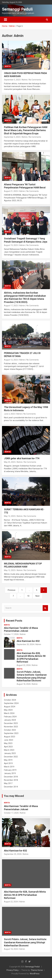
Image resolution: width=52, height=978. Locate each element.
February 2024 (10, 716)
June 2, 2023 (9, 414)
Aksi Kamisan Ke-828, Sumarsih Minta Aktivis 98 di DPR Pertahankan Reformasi (31, 657)
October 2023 (10, 730)
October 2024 (10, 700)
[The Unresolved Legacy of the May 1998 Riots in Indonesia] (26, 389)
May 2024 (8, 710)
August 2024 (9, 706)
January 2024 (10, 720)
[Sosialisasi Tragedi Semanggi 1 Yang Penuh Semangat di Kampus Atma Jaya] (26, 220)
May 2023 (8, 743)
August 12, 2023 (11, 360)
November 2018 (11, 780)
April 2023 (8, 746)
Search (45, 608)
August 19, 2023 (11, 245)
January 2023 (10, 753)
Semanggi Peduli (17, 9)
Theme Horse (37, 970)
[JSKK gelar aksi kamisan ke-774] (26, 440)
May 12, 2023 (9, 516)
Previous (11, 590)
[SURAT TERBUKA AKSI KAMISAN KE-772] (26, 491)
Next (37, 596)
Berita (8, 66)
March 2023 (9, 750)
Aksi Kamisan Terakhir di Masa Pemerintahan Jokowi (21, 629)
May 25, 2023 (9, 462)
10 (28, 596)
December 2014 (11, 786)
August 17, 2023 (11, 306)
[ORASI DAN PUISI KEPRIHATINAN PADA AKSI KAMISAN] (26, 55)
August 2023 (9, 736)
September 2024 (11, 703)
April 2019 (8, 763)
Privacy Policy (13, 970)
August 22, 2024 (23, 665)
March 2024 (9, 713)
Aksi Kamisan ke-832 (28, 641)
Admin (24, 80)
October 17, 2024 (11, 634)
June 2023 (8, 740)
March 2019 (9, 766)
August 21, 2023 (11, 191)
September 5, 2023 (12, 80)
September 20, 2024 (25, 644)
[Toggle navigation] (5, 20)
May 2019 (8, 760)
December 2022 (11, 756)
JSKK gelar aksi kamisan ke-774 (21, 458)
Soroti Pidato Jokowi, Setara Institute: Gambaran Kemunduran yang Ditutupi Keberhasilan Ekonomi (32, 676)
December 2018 (11, 776)
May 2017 (8, 783)
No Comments (35, 80)
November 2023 (11, 726)
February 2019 (10, 770)
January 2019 (10, 773)
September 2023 (11, 733)
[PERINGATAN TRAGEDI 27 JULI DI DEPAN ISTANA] (26, 335)
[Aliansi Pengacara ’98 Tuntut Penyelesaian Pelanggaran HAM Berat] (26, 166)
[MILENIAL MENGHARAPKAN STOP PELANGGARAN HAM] (26, 545)
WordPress (34, 973)
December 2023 (11, 723)
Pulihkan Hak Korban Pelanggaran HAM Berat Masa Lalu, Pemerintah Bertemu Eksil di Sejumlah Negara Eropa (25, 130)
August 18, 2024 (23, 684)
